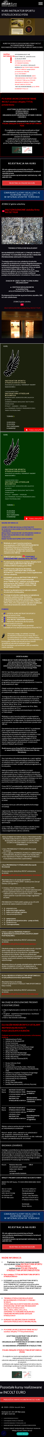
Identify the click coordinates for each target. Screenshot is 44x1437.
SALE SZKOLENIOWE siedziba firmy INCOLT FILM (22, 210)
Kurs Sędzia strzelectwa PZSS (13, 1420)
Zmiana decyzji (23, 1434)
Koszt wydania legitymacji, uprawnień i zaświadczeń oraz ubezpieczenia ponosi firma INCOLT (22, 626)
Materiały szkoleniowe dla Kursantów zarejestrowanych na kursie (18, 622)
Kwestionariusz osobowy (16, 617)
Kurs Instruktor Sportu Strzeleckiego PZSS (20, 1425)
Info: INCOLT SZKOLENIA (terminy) (20, 619)
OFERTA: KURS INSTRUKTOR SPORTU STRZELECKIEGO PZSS (19, 614)
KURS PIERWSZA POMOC (11, 1418)
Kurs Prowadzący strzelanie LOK (15, 1423)
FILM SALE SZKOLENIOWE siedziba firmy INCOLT (20, 557)
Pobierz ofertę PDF (35, 430)
